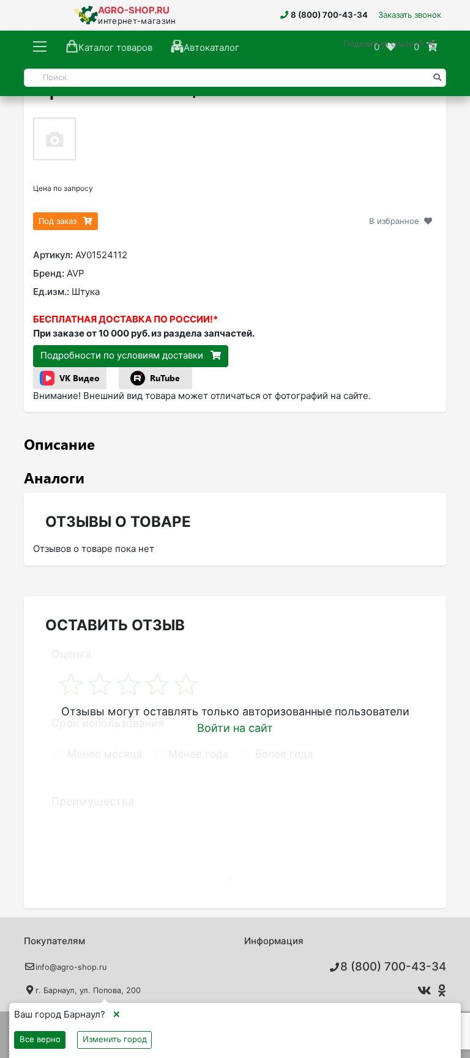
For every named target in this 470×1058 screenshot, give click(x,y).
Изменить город (115, 1039)
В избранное (394, 221)
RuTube (165, 378)
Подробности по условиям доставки (123, 355)
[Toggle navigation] (40, 47)
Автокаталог (211, 47)
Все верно (40, 1039)
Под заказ (59, 221)
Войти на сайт (235, 727)
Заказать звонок (409, 15)
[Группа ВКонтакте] (421, 990)
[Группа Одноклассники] (440, 990)
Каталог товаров (115, 47)
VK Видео (79, 378)
